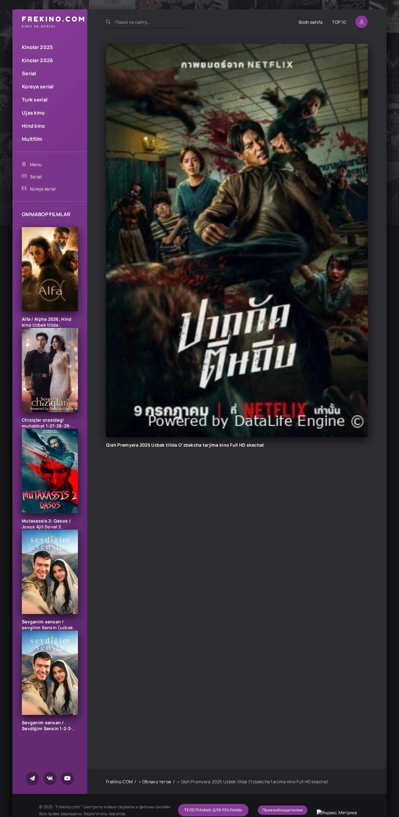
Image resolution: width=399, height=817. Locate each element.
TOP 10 (339, 22)
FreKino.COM (119, 782)
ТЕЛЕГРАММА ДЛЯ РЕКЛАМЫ (213, 810)
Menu (35, 164)
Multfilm (32, 139)
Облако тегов (156, 782)
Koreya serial (38, 86)
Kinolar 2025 (37, 47)
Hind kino (33, 125)
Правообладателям (282, 810)
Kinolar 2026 (37, 60)
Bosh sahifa (311, 22)
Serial (29, 73)
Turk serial (34, 99)
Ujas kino (33, 112)
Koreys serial (43, 189)
